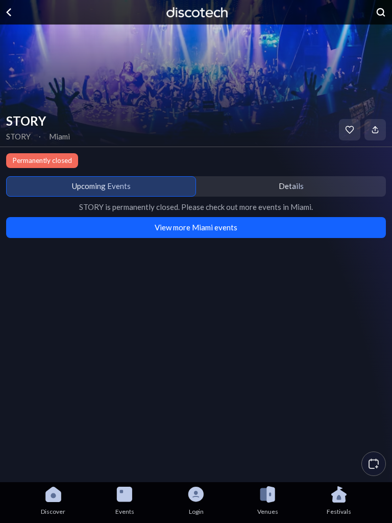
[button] (373, 463)
